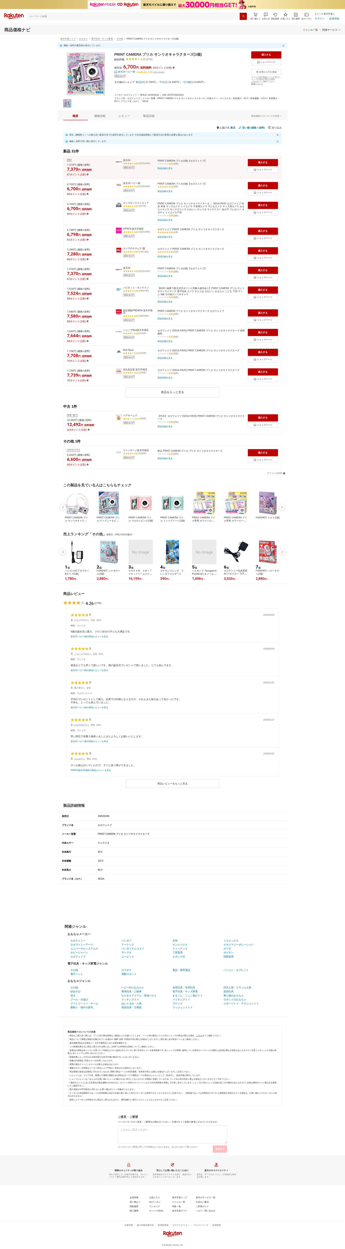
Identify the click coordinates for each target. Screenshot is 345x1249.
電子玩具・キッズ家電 (102, 39)
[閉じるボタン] (284, 45)
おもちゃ (83, 39)
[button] (266, 16)
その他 (119, 39)
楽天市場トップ (67, 39)
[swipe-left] (63, 507)
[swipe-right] (282, 507)
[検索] (243, 16)
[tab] (75, 116)
